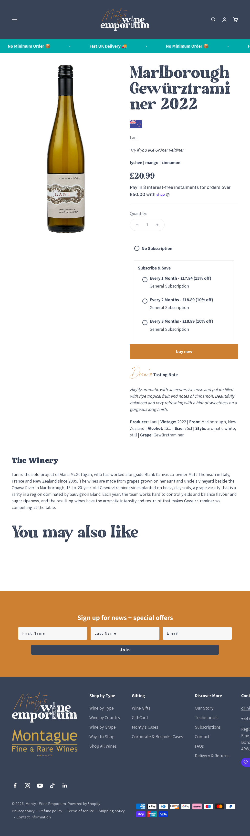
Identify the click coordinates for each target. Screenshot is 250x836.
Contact (202, 736)
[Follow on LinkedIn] (65, 785)
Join (125, 649)
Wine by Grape (102, 727)
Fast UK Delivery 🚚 (96, 46)
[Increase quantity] (157, 225)
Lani (133, 137)
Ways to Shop (102, 736)
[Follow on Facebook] (15, 785)
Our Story (204, 708)
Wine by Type (101, 708)
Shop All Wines (103, 746)
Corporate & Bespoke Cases (157, 736)
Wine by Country (104, 717)
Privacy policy (23, 811)
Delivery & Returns (212, 755)
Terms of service (80, 811)
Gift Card (140, 717)
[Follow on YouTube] (40, 785)
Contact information (34, 817)
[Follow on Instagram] (27, 785)
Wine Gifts (141, 708)
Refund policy (50, 811)
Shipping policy (112, 811)
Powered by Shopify (83, 803)
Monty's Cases (145, 727)
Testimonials (207, 717)
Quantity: (138, 213)
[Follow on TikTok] (52, 785)
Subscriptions (208, 727)
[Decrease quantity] (137, 225)
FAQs (199, 746)
